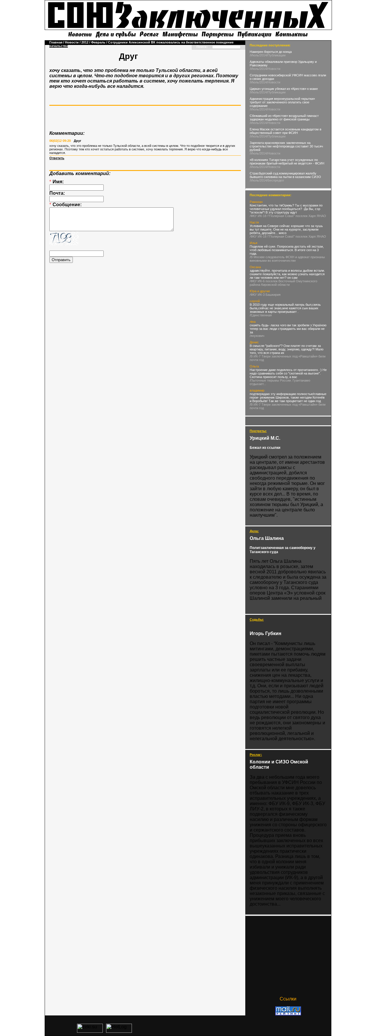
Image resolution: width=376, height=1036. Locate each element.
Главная (55, 42)
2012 (84, 42)
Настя (254, 222)
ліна (253, 321)
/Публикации (276, 55)
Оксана (255, 267)
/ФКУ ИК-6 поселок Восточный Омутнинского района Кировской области (283, 282)
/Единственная (261, 315)
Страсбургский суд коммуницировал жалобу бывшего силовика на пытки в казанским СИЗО (285, 175)
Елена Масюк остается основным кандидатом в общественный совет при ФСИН (285, 131)
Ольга (254, 366)
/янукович (257, 336)
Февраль (98, 42)
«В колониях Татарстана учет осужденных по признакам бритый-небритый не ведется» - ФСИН (287, 161)
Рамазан (256, 202)
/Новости (273, 68)
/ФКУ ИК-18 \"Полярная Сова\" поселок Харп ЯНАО (288, 216)
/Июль (254, 55)
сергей (255, 301)
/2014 (263, 55)
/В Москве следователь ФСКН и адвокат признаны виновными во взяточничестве (287, 258)
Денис (254, 342)
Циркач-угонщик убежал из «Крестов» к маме (284, 88)
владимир (257, 390)
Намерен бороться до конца (271, 51)
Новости (72, 42)
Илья (253, 243)
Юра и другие (260, 291)
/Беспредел (275, 180)
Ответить (56, 158)
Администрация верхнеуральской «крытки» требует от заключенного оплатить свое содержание (282, 102)
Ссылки (288, 998)
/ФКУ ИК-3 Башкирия (265, 294)
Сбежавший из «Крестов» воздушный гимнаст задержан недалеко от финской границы (284, 117)
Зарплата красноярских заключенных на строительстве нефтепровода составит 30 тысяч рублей (286, 146)
